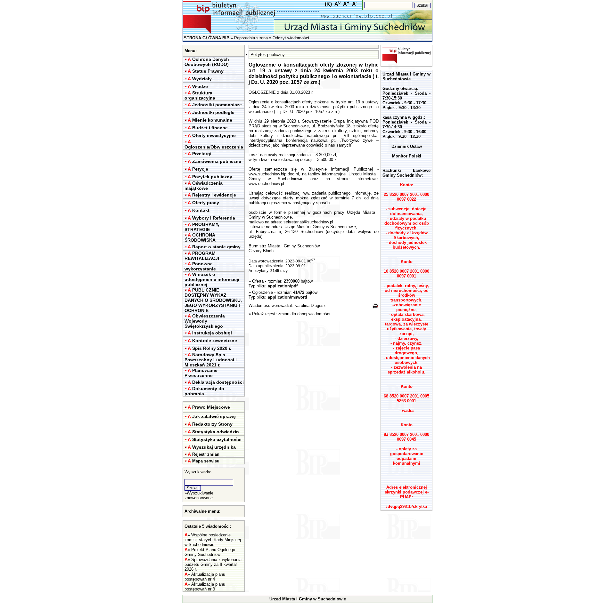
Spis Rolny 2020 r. (211, 348)
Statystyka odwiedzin (215, 431)
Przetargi (201, 153)
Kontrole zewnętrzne (214, 340)
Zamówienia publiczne (216, 161)
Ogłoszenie (262, 292)
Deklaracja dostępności (218, 382)
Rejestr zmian (205, 454)
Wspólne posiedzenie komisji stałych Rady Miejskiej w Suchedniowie (212, 540)
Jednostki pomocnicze (217, 104)
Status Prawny (208, 71)
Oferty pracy (205, 202)
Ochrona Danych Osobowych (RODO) (206, 62)
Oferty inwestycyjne (214, 135)
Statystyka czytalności (217, 439)
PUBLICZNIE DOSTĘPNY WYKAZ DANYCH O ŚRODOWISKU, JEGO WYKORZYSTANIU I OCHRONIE (213, 300)
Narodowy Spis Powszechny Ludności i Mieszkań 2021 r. (210, 359)
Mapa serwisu (205, 461)
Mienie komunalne (212, 120)
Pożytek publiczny (212, 176)
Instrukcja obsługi (212, 332)
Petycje (200, 169)
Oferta (258, 281)
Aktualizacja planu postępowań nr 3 (204, 586)
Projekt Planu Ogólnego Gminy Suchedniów (209, 552)
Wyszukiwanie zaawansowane (198, 495)
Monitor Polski (406, 156)
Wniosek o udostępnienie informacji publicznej (211, 279)
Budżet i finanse (210, 127)
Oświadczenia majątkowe (203, 186)
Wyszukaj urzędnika (214, 447)
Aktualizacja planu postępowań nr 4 (204, 577)
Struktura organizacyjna (199, 95)
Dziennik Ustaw (406, 146)
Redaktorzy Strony (212, 424)
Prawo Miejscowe (211, 407)
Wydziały (202, 78)
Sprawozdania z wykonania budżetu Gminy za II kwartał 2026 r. (213, 564)
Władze (200, 86)
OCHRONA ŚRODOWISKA (200, 237)
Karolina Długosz (310, 305)
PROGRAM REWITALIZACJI (201, 256)
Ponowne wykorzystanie (200, 266)
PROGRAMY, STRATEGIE (201, 227)
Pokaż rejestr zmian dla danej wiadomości (291, 313)
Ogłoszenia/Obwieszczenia (213, 146)
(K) (328, 4)
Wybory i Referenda (213, 218)
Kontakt (200, 210)
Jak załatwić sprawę (214, 416)
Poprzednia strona (251, 38)
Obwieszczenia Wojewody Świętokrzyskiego (204, 321)
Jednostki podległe (213, 112)
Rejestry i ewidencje (214, 194)
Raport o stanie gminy (216, 246)
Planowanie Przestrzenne (200, 373)
